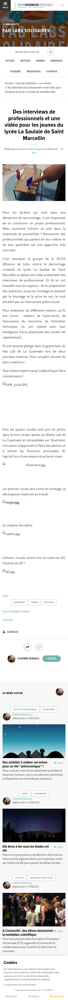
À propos (51, 71)
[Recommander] (38, 647)
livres (25, 794)
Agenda (40, 61)
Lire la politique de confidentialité (20, 984)
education (49, 602)
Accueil (10, 61)
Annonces (57, 61)
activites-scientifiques (25, 709)
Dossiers (15, 71)
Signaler (12, 632)
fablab (34, 602)
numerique (19, 602)
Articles (25, 61)
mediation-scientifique (41, 878)
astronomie (49, 709)
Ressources (34, 71)
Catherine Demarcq (28, 149)
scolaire (19, 878)
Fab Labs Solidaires (26, 31)
